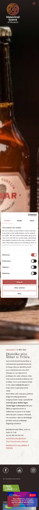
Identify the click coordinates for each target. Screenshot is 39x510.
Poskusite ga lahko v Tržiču (17, 447)
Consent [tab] (7, 220)
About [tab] (32, 220)
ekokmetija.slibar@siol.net (16, 438)
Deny (19, 293)
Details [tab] (19, 220)
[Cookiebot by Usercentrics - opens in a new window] (28, 215)
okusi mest (10, 349)
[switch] (34, 261)
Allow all (19, 282)
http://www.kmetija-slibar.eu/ (17, 441)
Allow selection (19, 288)
